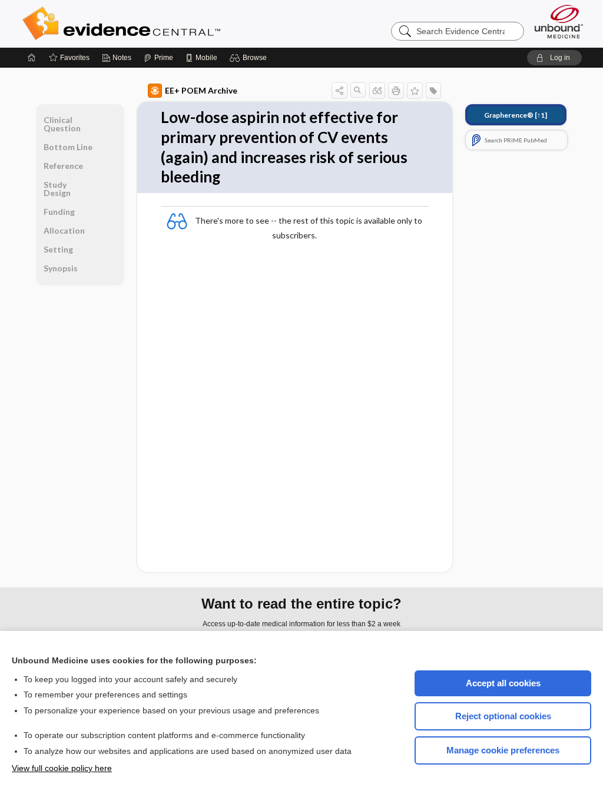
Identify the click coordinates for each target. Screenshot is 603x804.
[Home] (32, 58)
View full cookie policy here (62, 768)
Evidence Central (168, 23)
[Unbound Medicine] (559, 21)
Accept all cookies (503, 683)
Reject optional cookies (503, 716)
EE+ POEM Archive (201, 90)
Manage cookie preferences (502, 750)
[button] (250, 58)
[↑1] (515, 115)
